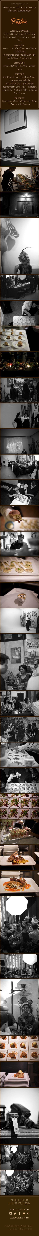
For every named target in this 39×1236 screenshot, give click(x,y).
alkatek (30, 1229)
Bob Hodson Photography (27, 7)
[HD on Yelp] (28, 1214)
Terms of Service (12, 1229)
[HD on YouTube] (24, 1214)
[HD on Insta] (11, 1214)
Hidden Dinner (14, 1226)
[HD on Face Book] (19, 1214)
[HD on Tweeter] (15, 1214)
